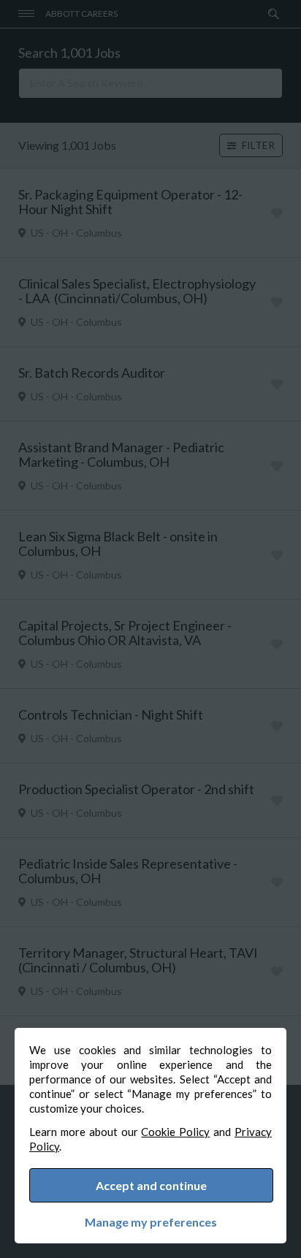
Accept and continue (151, 1185)
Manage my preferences (151, 1222)
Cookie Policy (175, 1131)
